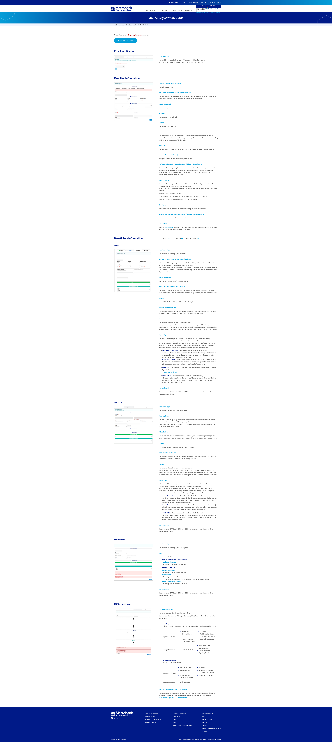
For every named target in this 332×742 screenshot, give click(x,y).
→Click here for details (169, 372)
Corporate (177, 238)
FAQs (174, 722)
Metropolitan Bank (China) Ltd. (154, 719)
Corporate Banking (173, 2)
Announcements (193, 2)
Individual (163, 238)
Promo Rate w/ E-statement (211, 8)
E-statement (169, 227)
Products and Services (179, 713)
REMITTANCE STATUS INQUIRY (202, 12)
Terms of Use (114, 739)
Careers (184, 2)
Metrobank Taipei (150, 716)
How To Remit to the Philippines (182, 725)
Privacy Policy (122, 739)
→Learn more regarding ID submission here (173, 697)
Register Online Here (125, 41)
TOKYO (115, 718)
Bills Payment (191, 238)
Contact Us (212, 2)
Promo (175, 719)
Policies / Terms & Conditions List (211, 728)
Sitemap (204, 732)
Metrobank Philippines (151, 713)
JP (220, 2)
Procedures (176, 716)
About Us (203, 2)
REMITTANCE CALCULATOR (216, 12)
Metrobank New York (151, 722)
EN (218, 2)
